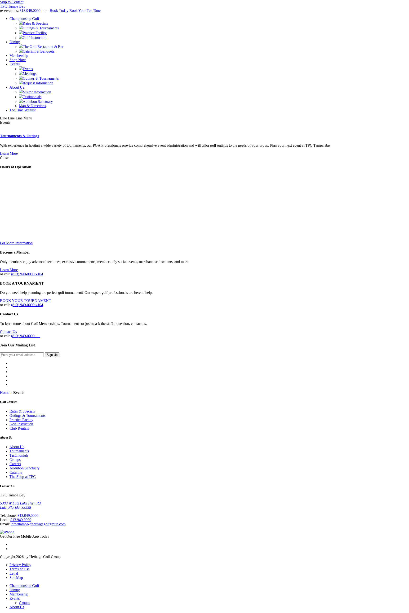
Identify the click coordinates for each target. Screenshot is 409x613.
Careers (15, 464)
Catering (15, 472)
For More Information (16, 243)
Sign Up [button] (52, 355)
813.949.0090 (30, 11)
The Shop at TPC (22, 477)
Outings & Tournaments (27, 415)
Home (4, 393)
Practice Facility (21, 420)
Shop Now (17, 60)
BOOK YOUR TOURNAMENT (25, 301)
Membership (18, 56)
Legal (13, 573)
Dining (14, 42)
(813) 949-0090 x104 (27, 305)
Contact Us (8, 332)
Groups (15, 460)
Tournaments (19, 451)
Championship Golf (24, 19)
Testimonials (18, 455)
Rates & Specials (22, 411)
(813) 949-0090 (25, 336)
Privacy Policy (20, 565)
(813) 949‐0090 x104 (27, 274)
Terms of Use (19, 569)
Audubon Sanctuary (24, 468)
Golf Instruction (21, 424)
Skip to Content (11, 2)
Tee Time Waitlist (22, 110)
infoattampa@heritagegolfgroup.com (38, 524)
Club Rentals (19, 428)
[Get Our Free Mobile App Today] (7, 532)
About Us (16, 87)
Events (14, 64)
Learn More (9, 153)
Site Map (16, 578)
